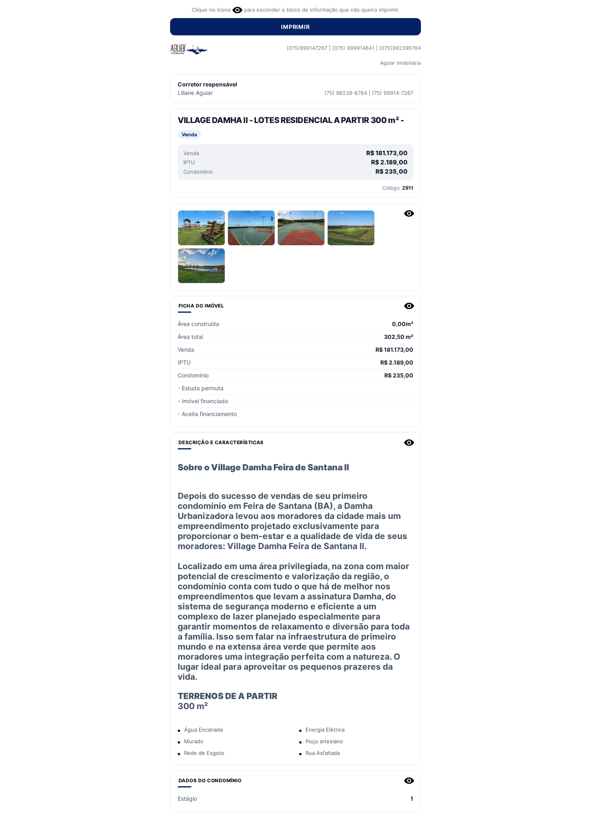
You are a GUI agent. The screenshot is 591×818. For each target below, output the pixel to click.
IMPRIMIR (295, 26)
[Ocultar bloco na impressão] (409, 213)
